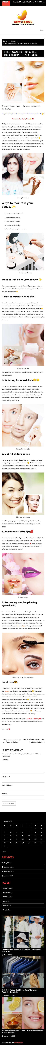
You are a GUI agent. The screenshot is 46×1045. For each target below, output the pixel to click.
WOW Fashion (7, 897)
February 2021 (9, 871)
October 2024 (9, 867)
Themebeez (18, 1043)
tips (23, 626)
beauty (7, 691)
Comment (5, 759)
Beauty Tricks (35, 106)
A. (19, 106)
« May (3, 851)
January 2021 (8, 876)
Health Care (7, 910)
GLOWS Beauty (8, 888)
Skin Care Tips (6, 109)
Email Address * (7, 785)
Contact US (7, 905)
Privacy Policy (7, 892)
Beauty (28, 106)
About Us (6, 901)
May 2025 (7, 863)
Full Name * (6, 777)
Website (4, 793)
